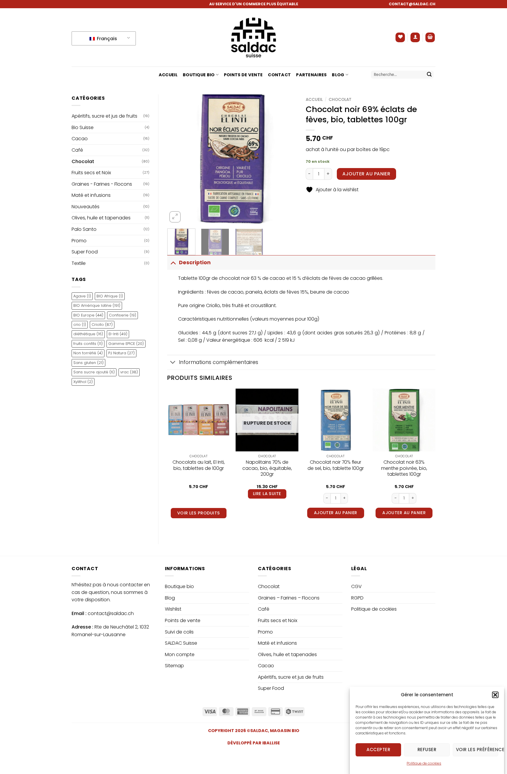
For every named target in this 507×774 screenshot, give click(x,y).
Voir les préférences (477, 749)
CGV (356, 586)
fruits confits (88, 343)
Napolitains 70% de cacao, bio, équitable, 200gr (267, 468)
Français (106, 38)
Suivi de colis (179, 632)
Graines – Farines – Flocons (289, 598)
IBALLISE (271, 743)
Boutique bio (198, 75)
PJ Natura (121, 352)
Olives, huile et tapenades (101, 217)
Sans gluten (88, 362)
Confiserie (122, 315)
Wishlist (173, 609)
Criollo (102, 324)
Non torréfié (88, 352)
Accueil (168, 75)
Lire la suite (267, 494)
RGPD (357, 598)
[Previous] (177, 159)
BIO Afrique (110, 296)
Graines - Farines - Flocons (102, 184)
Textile (79, 263)
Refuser (427, 749)
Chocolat (83, 161)
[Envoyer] (429, 75)
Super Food (85, 251)
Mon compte (180, 654)
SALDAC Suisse (181, 643)
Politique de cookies (424, 763)
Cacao (80, 138)
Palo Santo (84, 229)
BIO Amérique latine (96, 305)
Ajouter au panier (366, 174)
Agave (82, 296)
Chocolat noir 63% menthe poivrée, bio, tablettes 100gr (404, 468)
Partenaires (311, 75)
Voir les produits (198, 513)
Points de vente (243, 75)
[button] (495, 695)
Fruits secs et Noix (91, 172)
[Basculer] (173, 262)
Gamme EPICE (126, 343)
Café (77, 150)
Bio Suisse (83, 127)
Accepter (378, 749)
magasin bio (284, 731)
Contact (279, 75)
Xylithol (83, 381)
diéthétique (88, 333)
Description (195, 262)
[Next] (287, 159)
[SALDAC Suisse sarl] (253, 37)
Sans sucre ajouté (94, 372)
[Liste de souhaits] (400, 37)
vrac (129, 372)
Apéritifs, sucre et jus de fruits (104, 116)
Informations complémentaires (218, 362)
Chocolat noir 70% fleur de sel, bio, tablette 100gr (335, 465)
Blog (338, 75)
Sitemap (174, 665)
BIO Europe (88, 315)
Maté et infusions (91, 195)
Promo (79, 240)
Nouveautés (85, 206)
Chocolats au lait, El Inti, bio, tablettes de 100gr (199, 465)
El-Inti (118, 333)
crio (79, 324)
